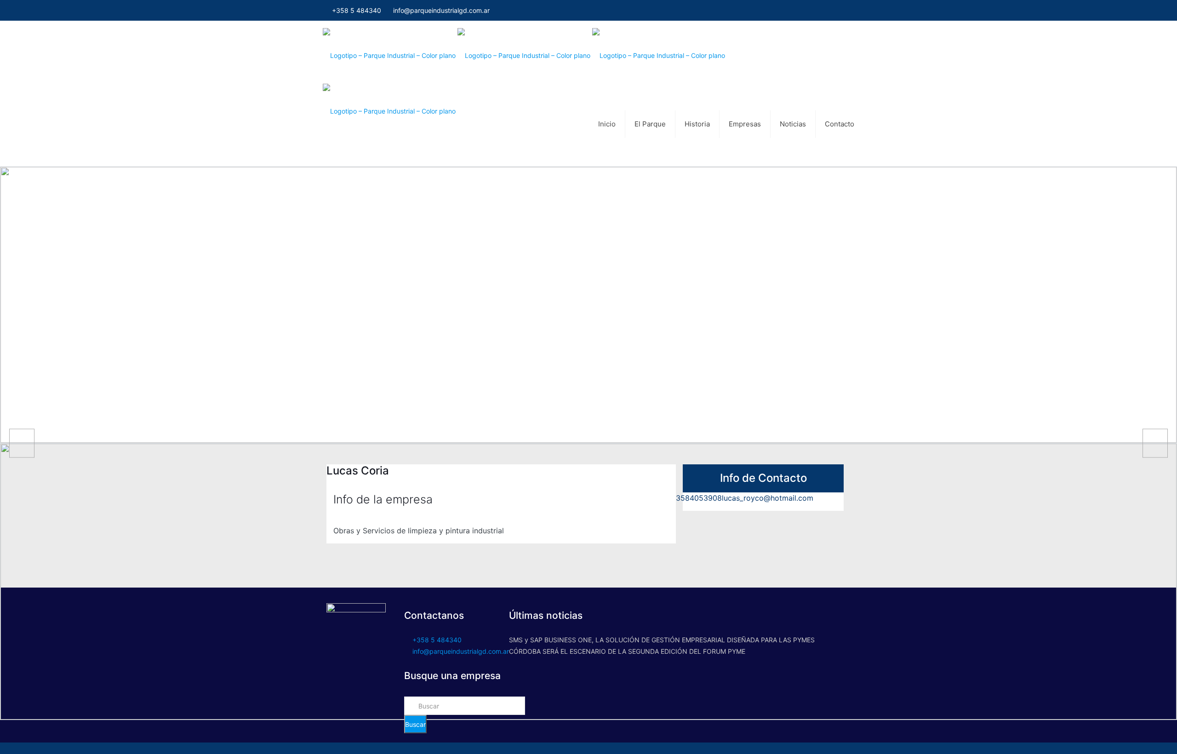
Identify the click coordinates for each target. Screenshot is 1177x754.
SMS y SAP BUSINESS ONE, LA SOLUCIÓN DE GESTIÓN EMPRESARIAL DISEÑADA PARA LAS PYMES (662, 640)
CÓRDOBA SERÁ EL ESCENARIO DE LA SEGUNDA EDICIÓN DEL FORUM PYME (627, 651)
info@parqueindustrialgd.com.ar (441, 10)
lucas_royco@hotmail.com (767, 498)
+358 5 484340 (355, 10)
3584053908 (699, 498)
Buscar (415, 724)
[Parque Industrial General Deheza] (586, 55)
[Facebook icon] (850, 10)
